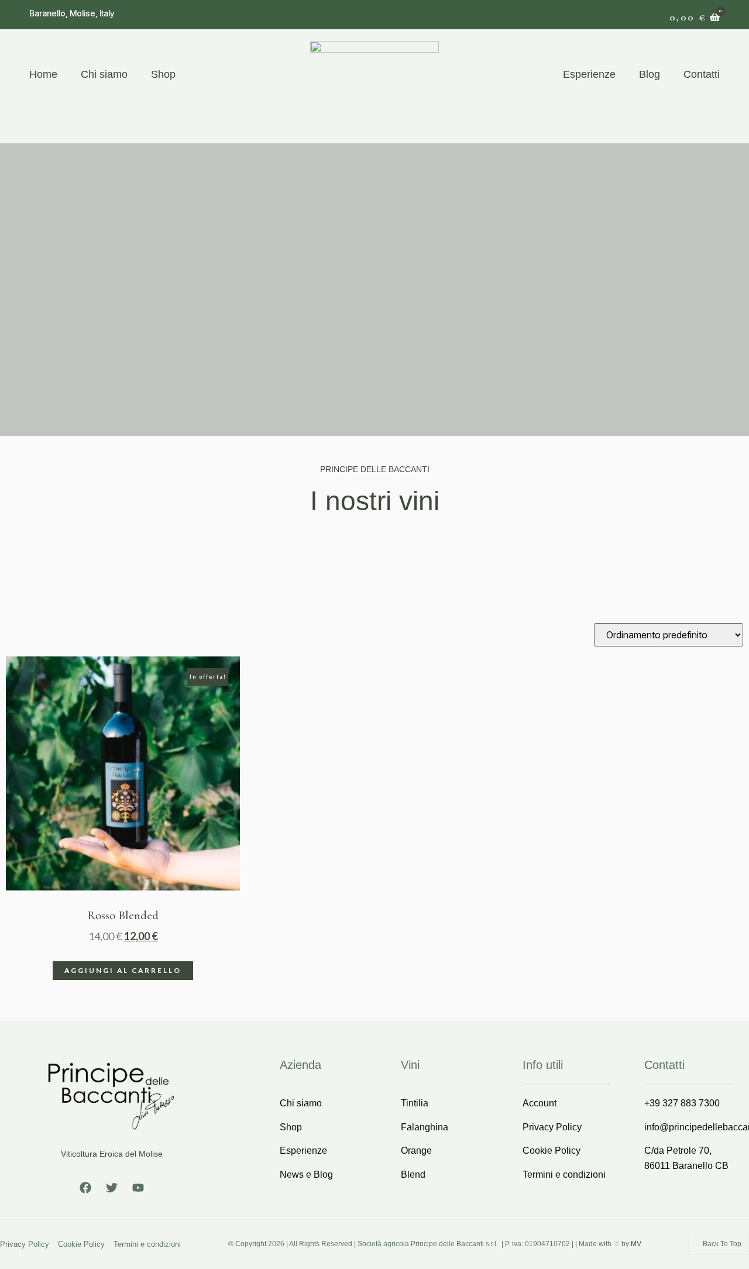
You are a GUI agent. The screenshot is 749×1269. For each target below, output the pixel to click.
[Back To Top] (694, 1244)
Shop (163, 74)
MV (636, 1244)
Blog (649, 74)
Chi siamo (104, 74)
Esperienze (589, 74)
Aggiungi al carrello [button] (122, 970)
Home (43, 74)
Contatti (701, 74)
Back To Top (722, 1244)
